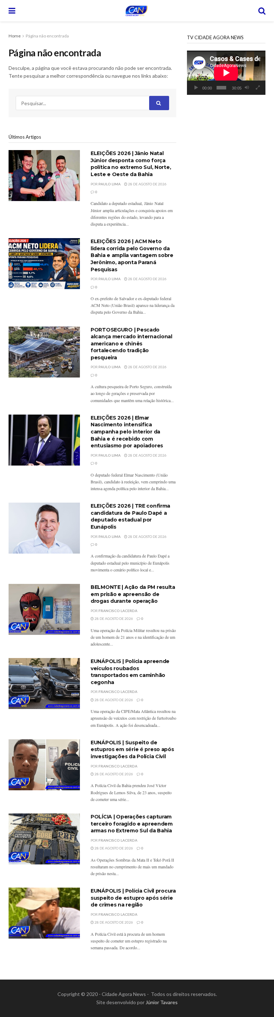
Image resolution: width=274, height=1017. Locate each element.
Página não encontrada (47, 35)
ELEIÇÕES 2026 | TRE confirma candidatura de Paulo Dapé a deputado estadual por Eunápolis (130, 516)
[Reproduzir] (196, 87)
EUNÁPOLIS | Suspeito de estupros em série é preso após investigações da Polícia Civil (132, 749)
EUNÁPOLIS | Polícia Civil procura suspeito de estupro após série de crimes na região (133, 898)
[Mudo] (246, 87)
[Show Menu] (12, 10)
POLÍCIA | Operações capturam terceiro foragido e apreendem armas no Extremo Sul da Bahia (132, 823)
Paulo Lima (109, 184)
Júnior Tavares (162, 1002)
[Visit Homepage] (137, 11)
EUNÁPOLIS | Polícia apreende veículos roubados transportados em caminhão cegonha (130, 671)
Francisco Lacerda (117, 610)
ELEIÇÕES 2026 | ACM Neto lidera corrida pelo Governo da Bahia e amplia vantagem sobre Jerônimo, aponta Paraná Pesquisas (132, 255)
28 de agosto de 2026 (147, 184)
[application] (226, 73)
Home (15, 35)
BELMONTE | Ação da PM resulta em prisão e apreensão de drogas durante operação (133, 594)
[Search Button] (261, 10)
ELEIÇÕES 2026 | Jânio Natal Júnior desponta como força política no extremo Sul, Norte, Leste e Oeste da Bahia (131, 164)
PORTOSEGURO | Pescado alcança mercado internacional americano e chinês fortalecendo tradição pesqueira (131, 344)
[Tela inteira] (258, 87)
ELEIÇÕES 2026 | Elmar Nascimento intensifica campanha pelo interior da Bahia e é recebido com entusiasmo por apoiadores (127, 432)
